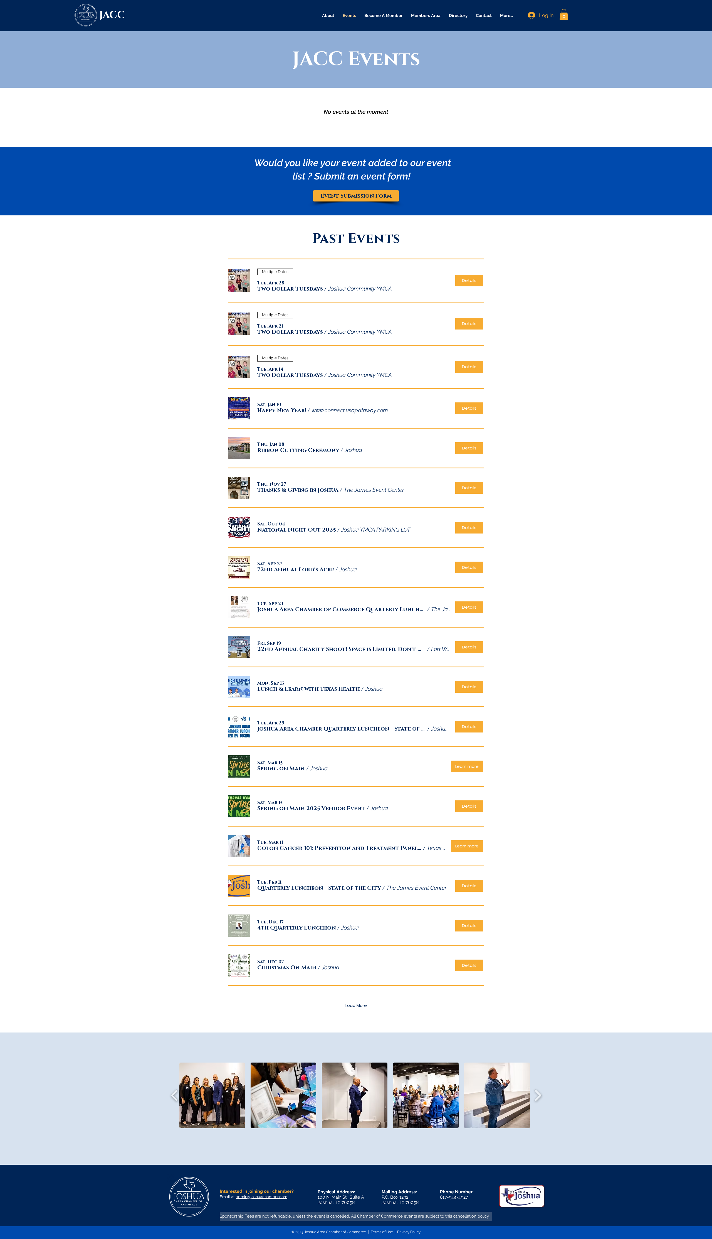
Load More (356, 1005)
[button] (563, 14)
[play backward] (174, 1095)
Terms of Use (382, 1232)
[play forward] (537, 1095)
